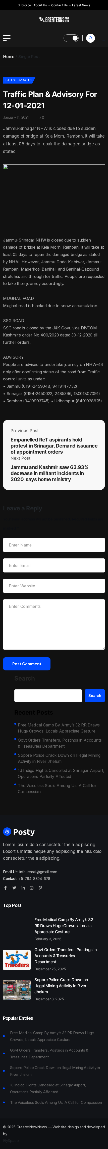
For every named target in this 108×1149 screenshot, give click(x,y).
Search (24, 678)
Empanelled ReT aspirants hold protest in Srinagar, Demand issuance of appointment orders (54, 446)
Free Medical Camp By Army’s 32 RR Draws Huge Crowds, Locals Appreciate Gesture (59, 728)
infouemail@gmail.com (38, 872)
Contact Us (59, 5)
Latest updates (19, 80)
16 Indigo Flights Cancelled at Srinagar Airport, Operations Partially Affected (61, 773)
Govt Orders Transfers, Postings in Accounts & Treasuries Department (59, 743)
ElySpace (11, 1140)
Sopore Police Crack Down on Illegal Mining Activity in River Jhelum (59, 758)
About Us (40, 5)
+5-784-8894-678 (34, 878)
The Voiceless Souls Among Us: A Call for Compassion (57, 788)
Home (8, 57)
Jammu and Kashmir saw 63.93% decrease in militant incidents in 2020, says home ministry (49, 473)
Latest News (81, 5)
